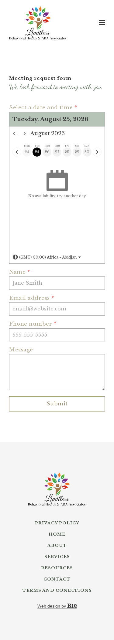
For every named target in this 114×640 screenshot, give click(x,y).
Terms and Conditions (57, 590)
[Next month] (24, 133)
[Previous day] (16, 151)
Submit (57, 404)
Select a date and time (43, 107)
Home (57, 534)
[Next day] (97, 151)
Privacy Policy (57, 523)
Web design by (52, 606)
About (57, 545)
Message (21, 350)
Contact (57, 579)
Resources (57, 568)
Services (57, 556)
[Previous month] (14, 133)
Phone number (33, 324)
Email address (31, 298)
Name (19, 272)
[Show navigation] (100, 22)
